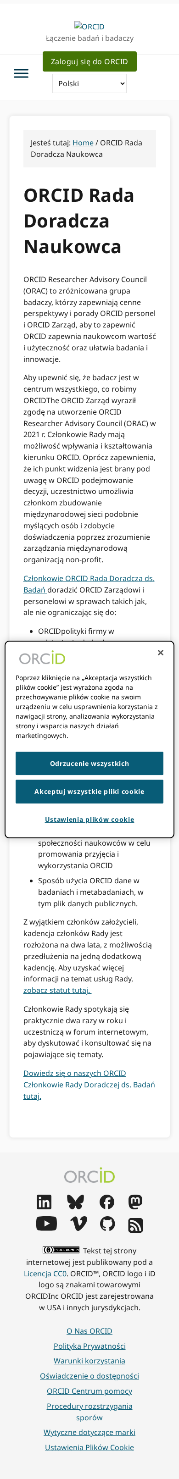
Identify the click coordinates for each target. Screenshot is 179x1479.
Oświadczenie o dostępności (89, 1376)
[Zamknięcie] (161, 653)
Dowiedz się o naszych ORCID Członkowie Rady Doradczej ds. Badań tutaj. (89, 1084)
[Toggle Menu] (21, 73)
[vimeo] (78, 1228)
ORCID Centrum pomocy (89, 1391)
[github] (107, 1228)
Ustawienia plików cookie (89, 1447)
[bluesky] (75, 1207)
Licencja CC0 (45, 1274)
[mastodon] (135, 1207)
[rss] (135, 1230)
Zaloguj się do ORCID (90, 61)
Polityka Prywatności (90, 1346)
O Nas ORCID (89, 1331)
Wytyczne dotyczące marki (89, 1432)
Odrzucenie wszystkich (89, 763)
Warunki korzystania (89, 1361)
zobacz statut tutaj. (57, 990)
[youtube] (46, 1228)
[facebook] (107, 1207)
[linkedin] (44, 1207)
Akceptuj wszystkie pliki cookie (89, 791)
